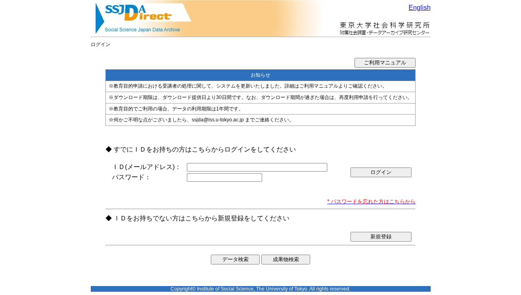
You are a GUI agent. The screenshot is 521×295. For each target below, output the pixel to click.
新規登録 (381, 236)
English (420, 7)
